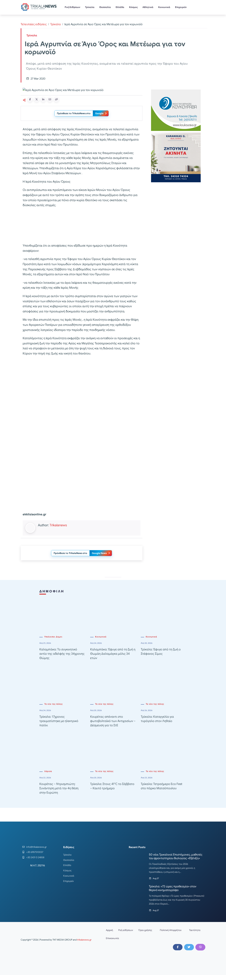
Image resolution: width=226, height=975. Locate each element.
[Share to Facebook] (30, 99)
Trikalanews (58, 525)
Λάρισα (48, 771)
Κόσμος (133, 7)
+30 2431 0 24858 (35, 857)
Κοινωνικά (164, 7)
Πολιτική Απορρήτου (170, 930)
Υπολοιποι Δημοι (53, 637)
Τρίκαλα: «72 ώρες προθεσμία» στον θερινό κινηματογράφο (172, 888)
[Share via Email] (49, 99)
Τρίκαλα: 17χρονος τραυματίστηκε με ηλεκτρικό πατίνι (58, 721)
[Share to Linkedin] (43, 99)
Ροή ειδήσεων (125, 930)
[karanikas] (176, 157)
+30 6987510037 (34, 852)
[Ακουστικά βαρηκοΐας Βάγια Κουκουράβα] (176, 110)
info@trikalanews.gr (36, 846)
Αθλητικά (147, 7)
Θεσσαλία (105, 7)
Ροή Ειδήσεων (72, 7)
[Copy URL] (56, 99)
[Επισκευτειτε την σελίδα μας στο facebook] (178, 947)
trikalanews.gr (84, 939)
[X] (189, 947)
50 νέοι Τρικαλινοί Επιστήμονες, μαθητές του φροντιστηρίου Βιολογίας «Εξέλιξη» (175, 856)
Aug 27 (156, 878)
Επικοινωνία (112, 938)
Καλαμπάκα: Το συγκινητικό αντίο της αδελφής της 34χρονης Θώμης (62, 654)
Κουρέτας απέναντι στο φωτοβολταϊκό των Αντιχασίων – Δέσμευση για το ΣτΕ (113, 721)
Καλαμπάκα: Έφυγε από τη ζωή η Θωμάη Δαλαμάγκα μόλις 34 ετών (112, 654)
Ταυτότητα (194, 930)
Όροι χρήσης (145, 930)
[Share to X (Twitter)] (36, 99)
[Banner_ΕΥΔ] (81, 226)
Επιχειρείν (181, 7)
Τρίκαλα (89, 7)
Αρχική (109, 930)
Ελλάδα (120, 7)
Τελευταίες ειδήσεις (34, 24)
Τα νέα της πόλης (53, 704)
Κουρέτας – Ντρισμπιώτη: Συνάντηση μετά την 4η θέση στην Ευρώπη (58, 788)
